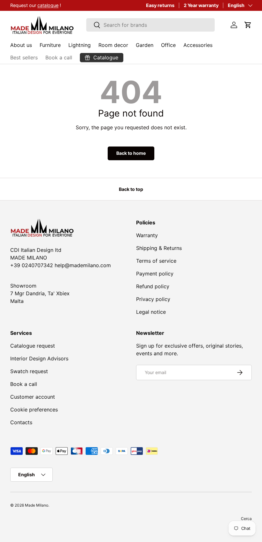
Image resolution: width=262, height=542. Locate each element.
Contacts (21, 422)
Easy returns (160, 5)
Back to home (131, 153)
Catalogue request (32, 346)
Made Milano (36, 505)
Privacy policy (153, 299)
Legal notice (151, 312)
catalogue (47, 5)
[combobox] (150, 25)
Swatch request (29, 371)
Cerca (246, 518)
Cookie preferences (34, 409)
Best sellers (24, 57)
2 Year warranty (201, 5)
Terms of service (156, 261)
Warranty (147, 235)
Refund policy (152, 286)
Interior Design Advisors (39, 358)
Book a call (58, 57)
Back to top (131, 189)
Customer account (32, 397)
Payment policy (154, 273)
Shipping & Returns (159, 248)
